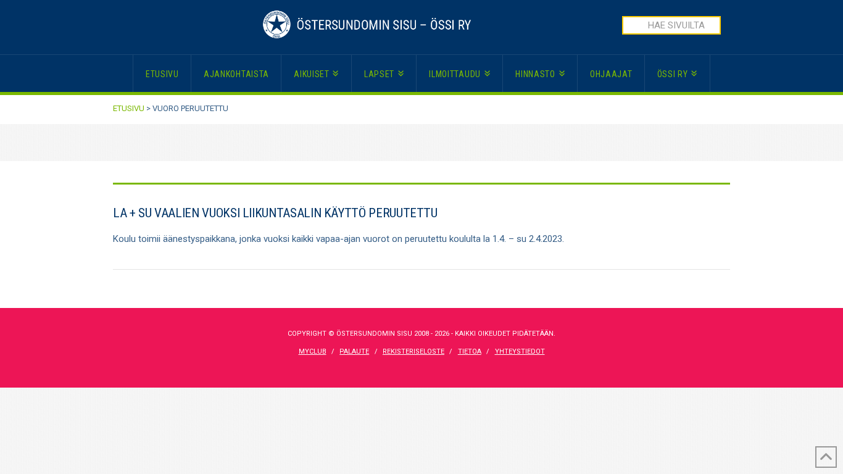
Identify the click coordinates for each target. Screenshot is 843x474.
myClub (312, 351)
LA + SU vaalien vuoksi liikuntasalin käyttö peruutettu (275, 213)
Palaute (354, 351)
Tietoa (469, 351)
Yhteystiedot (520, 351)
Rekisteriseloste (413, 351)
